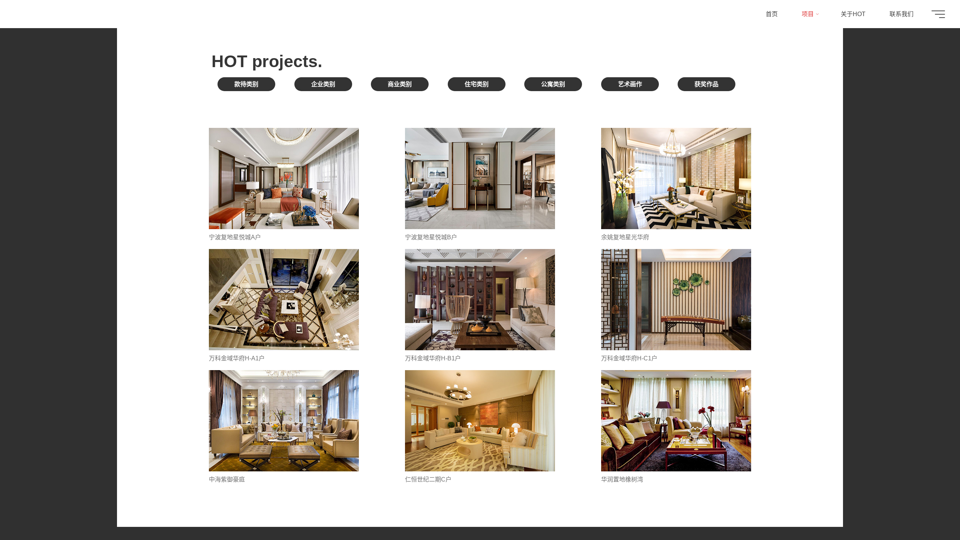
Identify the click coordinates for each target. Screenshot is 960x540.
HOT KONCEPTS (50, 14)
